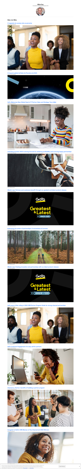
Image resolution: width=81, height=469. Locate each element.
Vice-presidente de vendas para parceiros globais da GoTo (40, 5)
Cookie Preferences (62, 466)
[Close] (79, 466)
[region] (40, 466)
